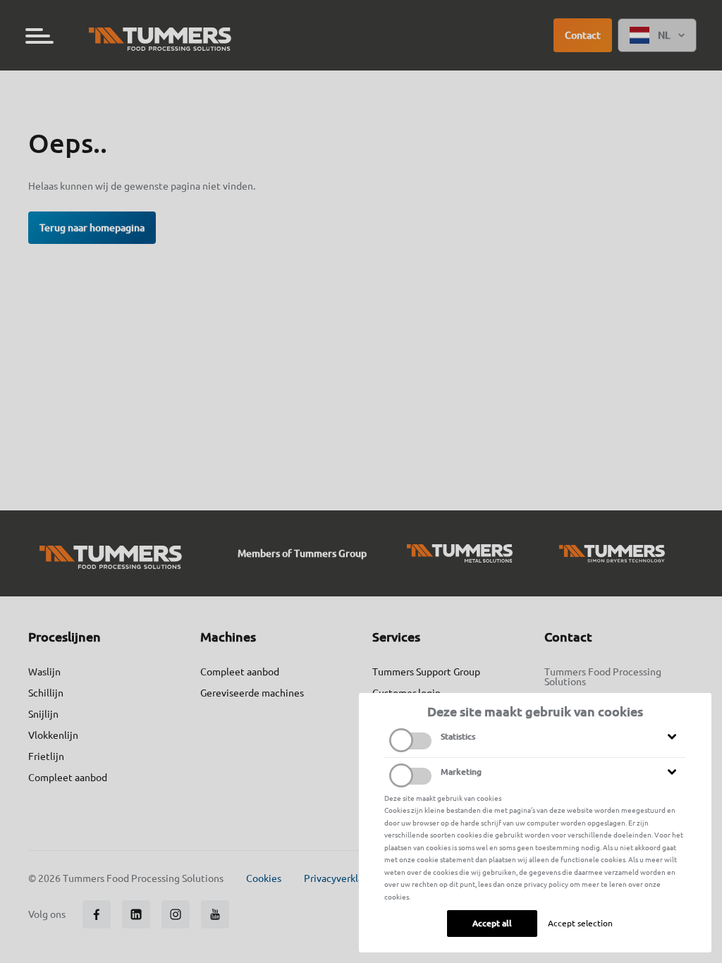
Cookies (263, 878)
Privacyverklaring (342, 878)
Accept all (492, 923)
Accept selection (580, 923)
